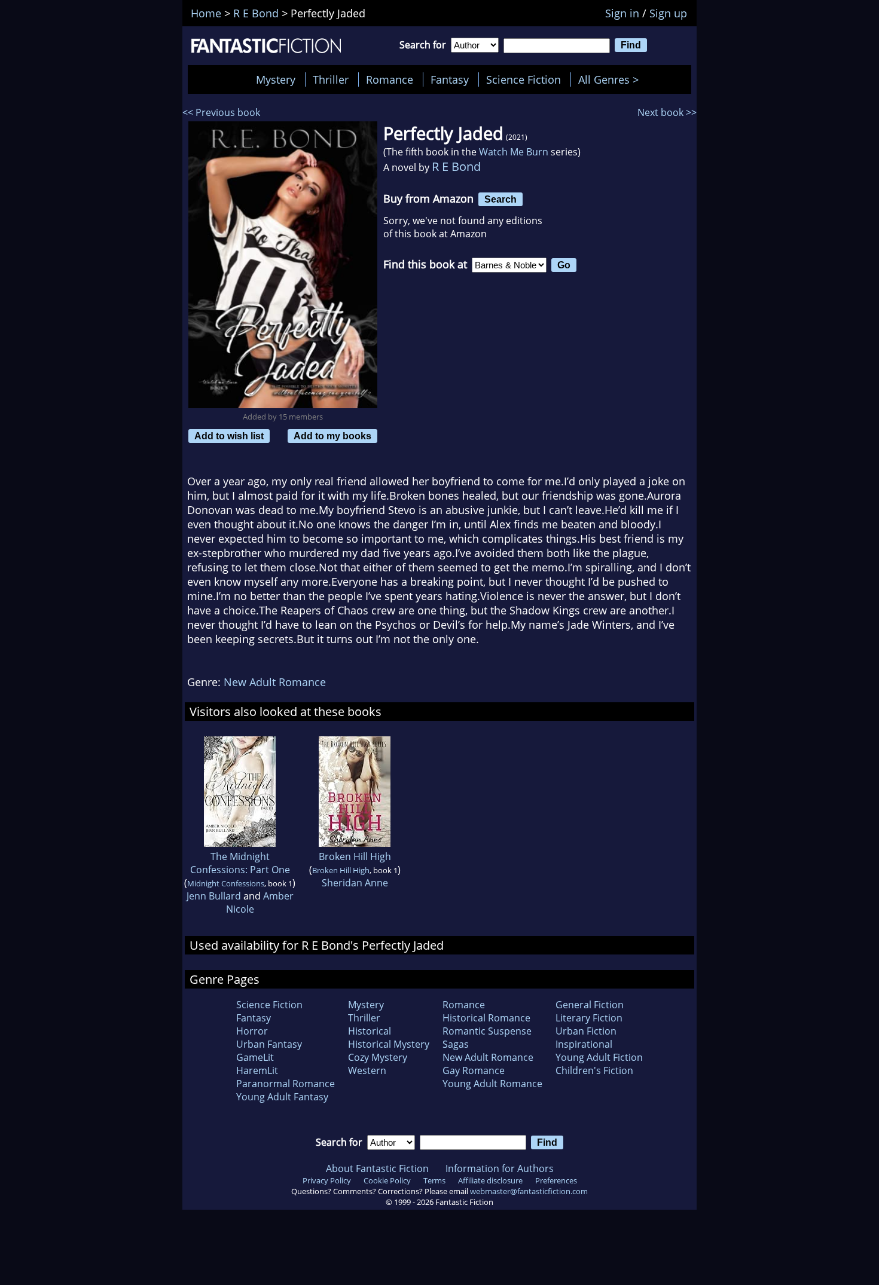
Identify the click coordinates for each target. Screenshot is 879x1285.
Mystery (275, 79)
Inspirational (584, 1044)
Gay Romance (473, 1070)
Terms (434, 1180)
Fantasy (450, 79)
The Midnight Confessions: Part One (240, 863)
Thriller (331, 79)
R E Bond (456, 166)
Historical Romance (486, 1017)
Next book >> (667, 112)
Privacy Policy (327, 1180)
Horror (252, 1031)
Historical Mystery (388, 1044)
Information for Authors (499, 1168)
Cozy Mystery (377, 1057)
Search (500, 199)
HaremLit (257, 1070)
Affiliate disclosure (490, 1180)
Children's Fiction (594, 1070)
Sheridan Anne (355, 882)
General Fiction (590, 1004)
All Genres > (611, 79)
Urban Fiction (586, 1031)
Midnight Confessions (225, 883)
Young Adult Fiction (599, 1057)
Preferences (556, 1180)
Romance (389, 79)
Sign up (668, 13)
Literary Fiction (589, 1017)
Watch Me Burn (513, 151)
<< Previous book (221, 112)
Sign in (622, 13)
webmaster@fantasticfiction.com (529, 1191)
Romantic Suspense (487, 1031)
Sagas (455, 1044)
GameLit (255, 1057)
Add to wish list (229, 435)
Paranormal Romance (285, 1083)
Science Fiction (523, 79)
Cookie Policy (387, 1180)
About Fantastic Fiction (377, 1168)
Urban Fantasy (269, 1044)
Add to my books (332, 435)
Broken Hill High (355, 856)
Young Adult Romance (492, 1083)
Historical (369, 1031)
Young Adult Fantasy (282, 1096)
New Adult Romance (275, 682)
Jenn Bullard (214, 895)
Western (367, 1070)
